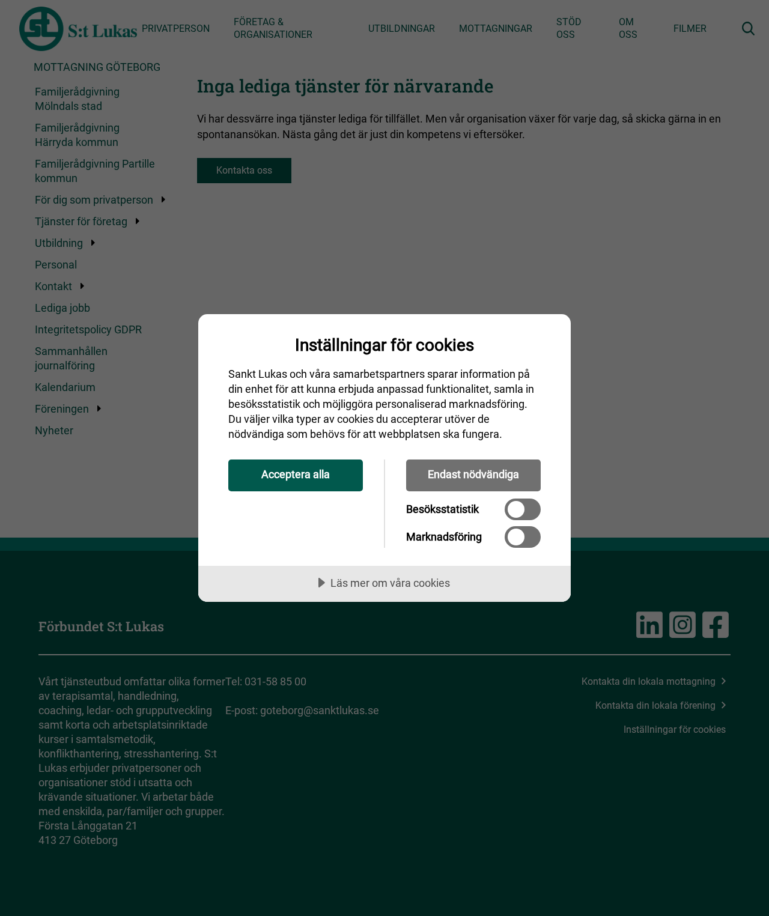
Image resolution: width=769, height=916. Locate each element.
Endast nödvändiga (473, 474)
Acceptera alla (295, 474)
